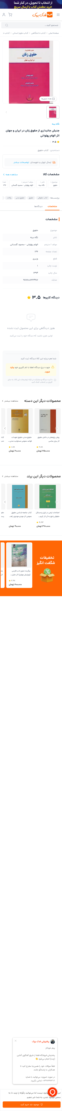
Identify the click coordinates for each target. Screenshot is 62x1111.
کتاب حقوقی (43, 197)
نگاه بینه (55, 124)
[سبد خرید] (10, 15)
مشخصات (52, 206)
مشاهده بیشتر (11, 401)
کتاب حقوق (43, 150)
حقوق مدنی (20, 197)
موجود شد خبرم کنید (29, 1104)
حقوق (31, 197)
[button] (5, 428)
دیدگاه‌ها (38, 206)
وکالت (9, 197)
